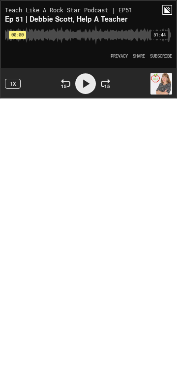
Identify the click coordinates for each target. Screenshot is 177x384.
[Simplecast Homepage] (167, 10)
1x (13, 83)
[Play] (85, 83)
